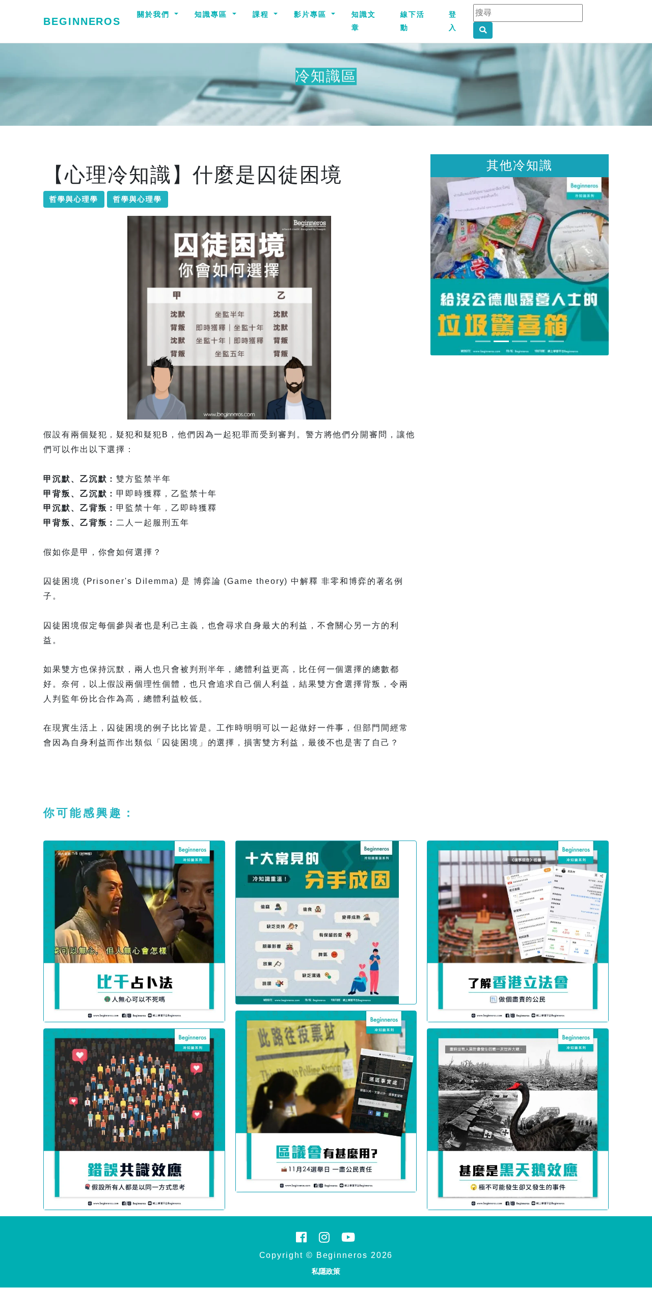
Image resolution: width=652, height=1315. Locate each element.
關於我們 (155, 14)
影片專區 (312, 14)
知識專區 (212, 14)
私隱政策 (326, 1271)
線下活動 (412, 21)
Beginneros (82, 21)
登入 (453, 21)
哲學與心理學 (73, 199)
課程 (262, 14)
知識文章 (363, 21)
